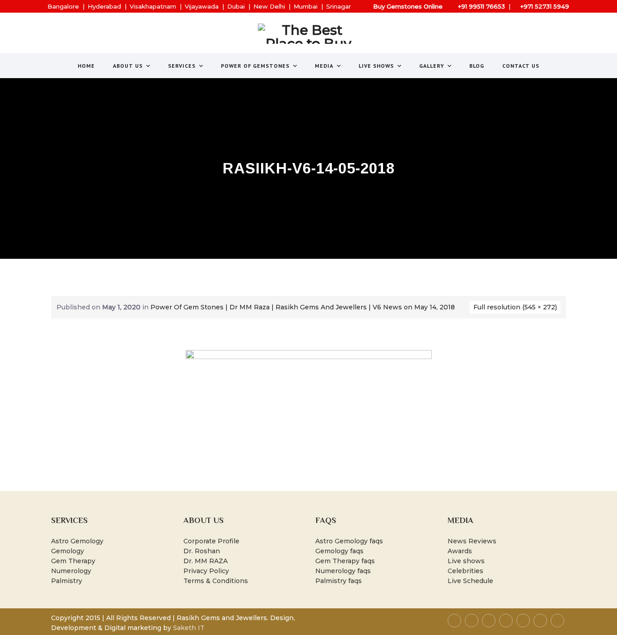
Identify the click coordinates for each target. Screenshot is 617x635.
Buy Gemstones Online (408, 6)
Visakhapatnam (153, 6)
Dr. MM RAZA (205, 561)
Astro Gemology (77, 541)
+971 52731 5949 (544, 6)
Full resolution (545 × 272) (515, 307)
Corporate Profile (211, 541)
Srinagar (338, 6)
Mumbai (306, 6)
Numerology (71, 571)
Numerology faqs (343, 571)
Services (182, 65)
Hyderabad (104, 6)
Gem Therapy (73, 561)
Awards (460, 551)
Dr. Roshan (201, 551)
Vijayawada (202, 6)
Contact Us (520, 65)
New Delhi (269, 6)
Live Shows (376, 65)
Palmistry (66, 581)
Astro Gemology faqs (349, 541)
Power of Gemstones (255, 65)
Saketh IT (189, 628)
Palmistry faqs (338, 581)
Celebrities (465, 571)
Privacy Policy (206, 571)
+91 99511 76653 (481, 6)
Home (86, 65)
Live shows (466, 561)
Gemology (67, 551)
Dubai (236, 6)
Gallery (431, 65)
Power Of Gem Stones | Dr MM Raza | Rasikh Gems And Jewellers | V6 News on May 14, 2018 (302, 307)
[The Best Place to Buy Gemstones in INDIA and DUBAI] (309, 33)
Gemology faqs (339, 551)
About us (128, 65)
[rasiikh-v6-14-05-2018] (309, 411)
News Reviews (472, 541)
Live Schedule (470, 581)
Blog (476, 65)
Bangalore (63, 6)
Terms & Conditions (215, 581)
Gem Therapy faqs (345, 561)
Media (324, 65)
